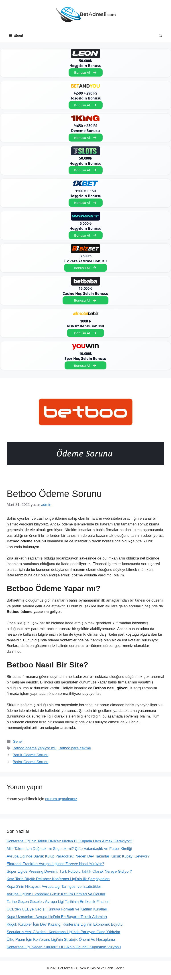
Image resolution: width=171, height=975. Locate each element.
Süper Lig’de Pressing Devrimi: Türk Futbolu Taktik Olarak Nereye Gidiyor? (69, 871)
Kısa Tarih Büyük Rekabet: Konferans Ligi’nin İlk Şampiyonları (58, 879)
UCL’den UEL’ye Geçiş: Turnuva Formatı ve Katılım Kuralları (57, 909)
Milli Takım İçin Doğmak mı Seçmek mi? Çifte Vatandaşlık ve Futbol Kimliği (69, 849)
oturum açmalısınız (61, 799)
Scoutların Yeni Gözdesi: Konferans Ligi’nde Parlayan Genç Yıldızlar (63, 932)
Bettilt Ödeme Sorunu (30, 755)
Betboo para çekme (75, 748)
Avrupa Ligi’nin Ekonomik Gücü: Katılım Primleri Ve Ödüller (56, 894)
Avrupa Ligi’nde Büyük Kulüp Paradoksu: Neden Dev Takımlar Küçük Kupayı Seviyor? (78, 856)
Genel (17, 741)
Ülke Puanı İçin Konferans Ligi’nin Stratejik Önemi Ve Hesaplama (61, 939)
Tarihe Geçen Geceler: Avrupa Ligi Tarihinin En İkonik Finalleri (58, 902)
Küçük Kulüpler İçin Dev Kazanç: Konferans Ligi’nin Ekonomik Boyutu (64, 924)
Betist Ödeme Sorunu (30, 762)
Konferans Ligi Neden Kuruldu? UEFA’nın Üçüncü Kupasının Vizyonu (64, 947)
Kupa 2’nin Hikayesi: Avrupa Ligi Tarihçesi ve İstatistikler (54, 886)
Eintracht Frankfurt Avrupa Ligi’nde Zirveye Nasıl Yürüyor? (55, 864)
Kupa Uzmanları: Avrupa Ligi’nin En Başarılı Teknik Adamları (57, 917)
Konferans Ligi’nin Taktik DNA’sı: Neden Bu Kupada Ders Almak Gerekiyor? (69, 841)
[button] (160, 35)
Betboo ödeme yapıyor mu (34, 748)
